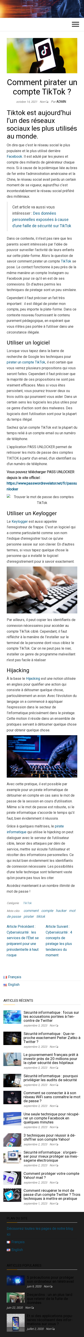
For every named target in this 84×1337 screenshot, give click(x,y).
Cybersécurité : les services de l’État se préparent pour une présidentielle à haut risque (23, 940)
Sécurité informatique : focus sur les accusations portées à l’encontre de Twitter (51, 1016)
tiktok (40, 916)
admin (61, 101)
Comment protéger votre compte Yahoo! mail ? (51, 1175)
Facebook (14, 156)
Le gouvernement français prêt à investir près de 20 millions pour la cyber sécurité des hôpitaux (51, 1058)
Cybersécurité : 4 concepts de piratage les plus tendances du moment (59, 940)
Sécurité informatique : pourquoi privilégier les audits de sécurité (51, 1078)
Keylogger (20, 521)
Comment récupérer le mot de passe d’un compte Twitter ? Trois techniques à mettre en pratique (52, 1194)
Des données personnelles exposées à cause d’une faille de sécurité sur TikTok (41, 219)
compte (47, 911)
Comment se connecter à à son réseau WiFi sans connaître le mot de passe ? (52, 1097)
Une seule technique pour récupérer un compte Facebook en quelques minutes (52, 1118)
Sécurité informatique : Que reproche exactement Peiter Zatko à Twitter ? (52, 1037)
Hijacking (33, 678)
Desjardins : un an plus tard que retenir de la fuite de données (49, 1298)
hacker (61, 911)
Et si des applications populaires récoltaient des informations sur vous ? (50, 1320)
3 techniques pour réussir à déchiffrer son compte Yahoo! (50, 1137)
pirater (29, 916)
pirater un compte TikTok (26, 362)
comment (31, 911)
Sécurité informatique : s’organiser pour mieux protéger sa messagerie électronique (51, 1156)
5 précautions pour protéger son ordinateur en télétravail (50, 1279)
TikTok (66, 261)
